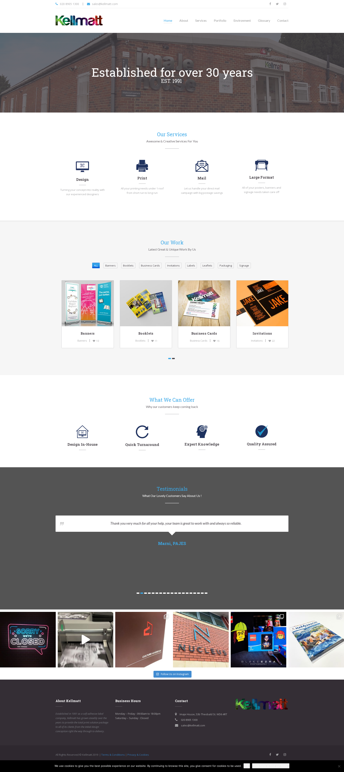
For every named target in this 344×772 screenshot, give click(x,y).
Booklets (145, 333)
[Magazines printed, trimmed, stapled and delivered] (316, 640)
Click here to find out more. (271, 765)
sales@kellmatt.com (105, 4)
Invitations (262, 333)
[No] (339, 766)
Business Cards (204, 333)
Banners (88, 333)
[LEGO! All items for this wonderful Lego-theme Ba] (258, 640)
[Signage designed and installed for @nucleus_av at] (201, 640)
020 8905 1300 (69, 4)
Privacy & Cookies (138, 754)
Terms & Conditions (113, 754)
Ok (246, 765)
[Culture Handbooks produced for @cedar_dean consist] (143, 640)
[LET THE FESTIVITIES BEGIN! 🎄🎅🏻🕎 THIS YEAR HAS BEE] (28, 640)
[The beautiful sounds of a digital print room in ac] (85, 640)
